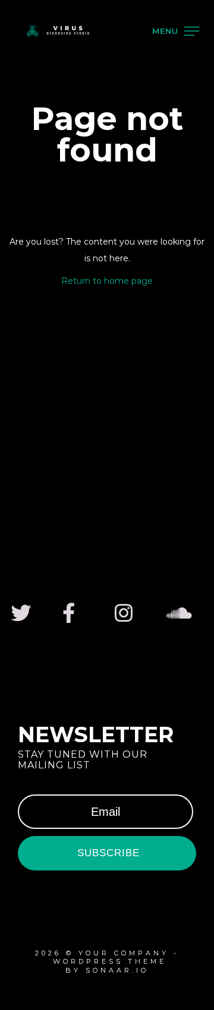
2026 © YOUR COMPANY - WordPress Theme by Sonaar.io (107, 961)
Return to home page (107, 281)
